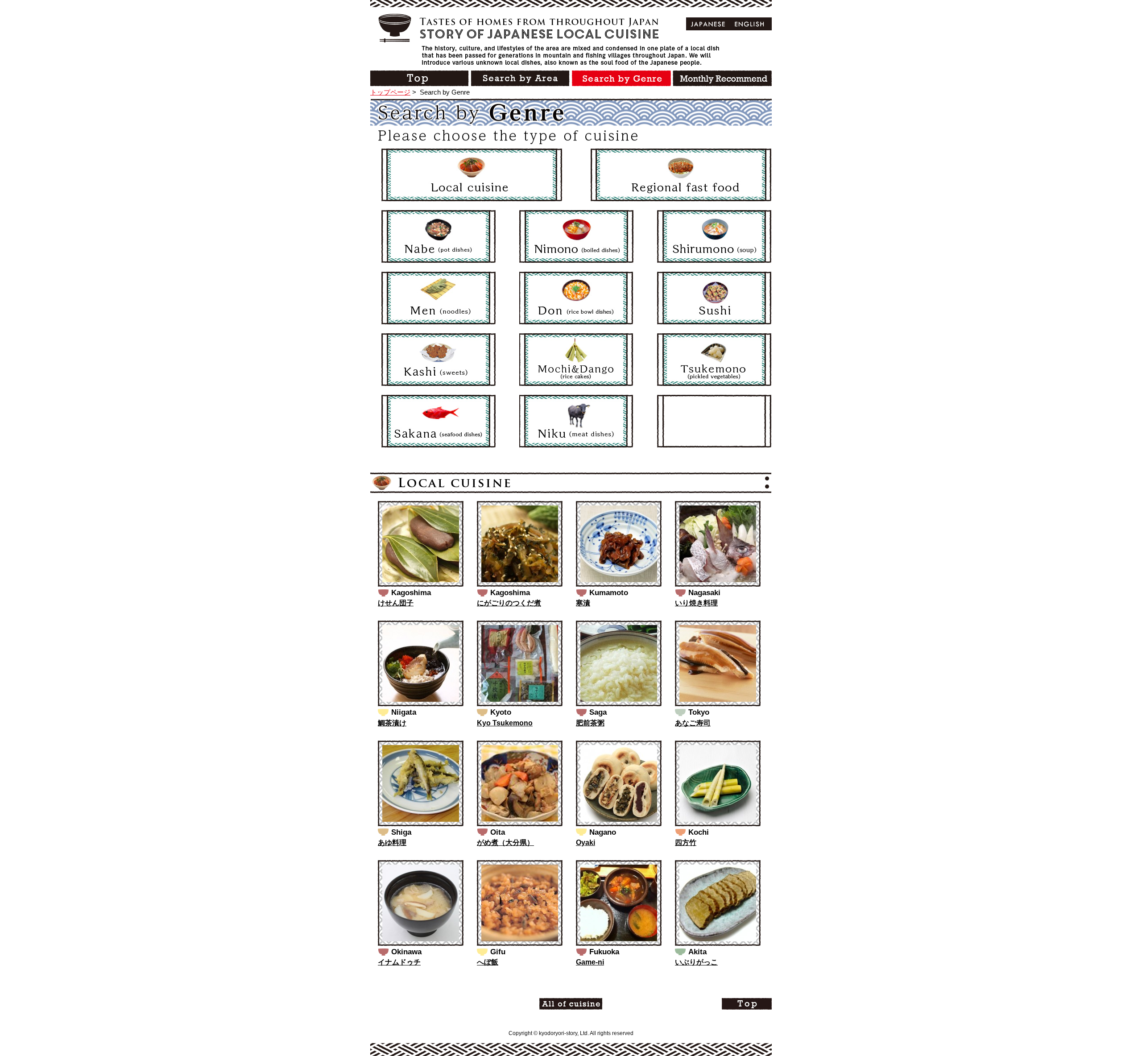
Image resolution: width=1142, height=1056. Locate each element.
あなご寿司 (693, 723)
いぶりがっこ (696, 962)
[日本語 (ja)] (708, 24)
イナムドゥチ (399, 962)
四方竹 (685, 842)
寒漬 (583, 603)
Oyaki (585, 842)
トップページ (390, 92)
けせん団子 (396, 603)
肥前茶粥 (590, 723)
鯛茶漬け (392, 723)
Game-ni (590, 962)
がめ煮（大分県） (505, 842)
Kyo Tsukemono (505, 723)
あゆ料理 (392, 842)
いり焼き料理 (696, 603)
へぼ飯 (487, 962)
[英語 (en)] (749, 24)
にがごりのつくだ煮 (509, 603)
